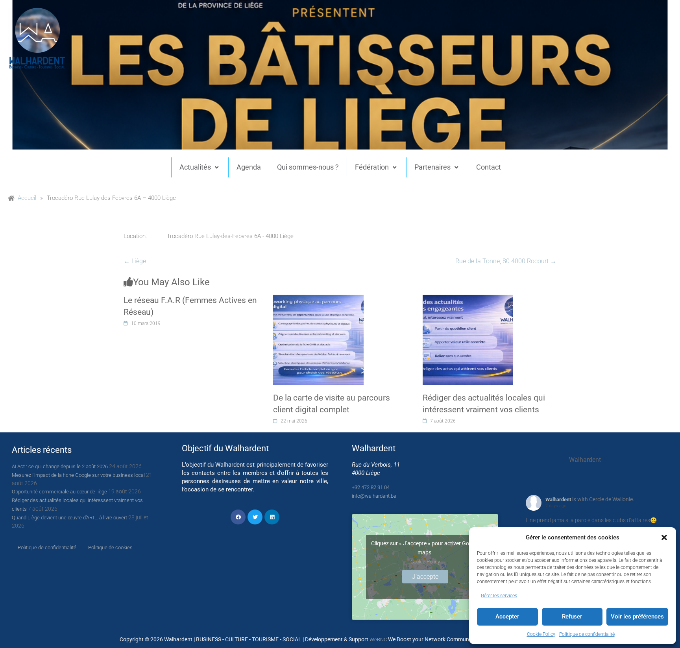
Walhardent (558, 499)
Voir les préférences (637, 616)
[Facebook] (238, 517)
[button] (664, 537)
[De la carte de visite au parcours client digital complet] (318, 299)
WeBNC (378, 639)
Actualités (195, 167)
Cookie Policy (541, 634)
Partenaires (432, 167)
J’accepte (425, 576)
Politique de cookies (110, 547)
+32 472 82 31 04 (371, 487)
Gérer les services (499, 595)
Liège (135, 261)
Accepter (507, 616)
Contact (488, 167)
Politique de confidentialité (587, 634)
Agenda (249, 167)
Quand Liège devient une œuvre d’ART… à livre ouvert (69, 518)
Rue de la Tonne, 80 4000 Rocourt (505, 261)
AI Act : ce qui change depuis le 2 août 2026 (60, 466)
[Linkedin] (271, 517)
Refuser (572, 616)
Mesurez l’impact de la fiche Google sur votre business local (78, 475)
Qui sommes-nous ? (308, 167)
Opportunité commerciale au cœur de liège (59, 492)
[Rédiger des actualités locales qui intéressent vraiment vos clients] (468, 299)
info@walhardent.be (374, 496)
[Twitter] (255, 517)
